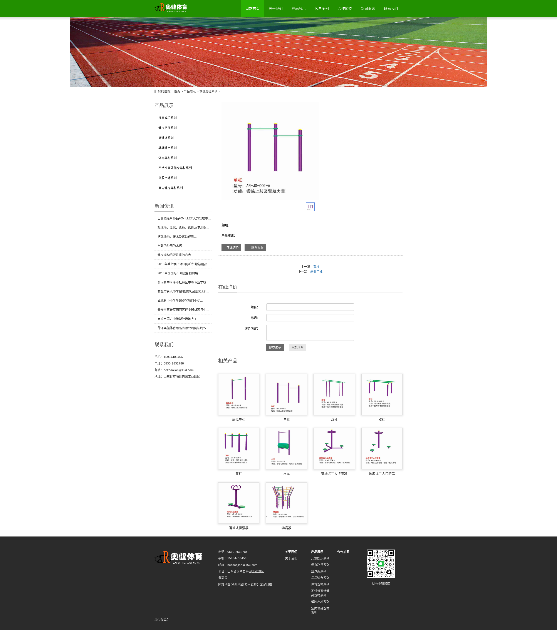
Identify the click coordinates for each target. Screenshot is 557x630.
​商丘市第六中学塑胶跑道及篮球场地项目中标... (185, 291)
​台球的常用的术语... (171, 245)
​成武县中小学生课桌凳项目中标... (180, 300)
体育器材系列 (167, 158)
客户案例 (322, 8)
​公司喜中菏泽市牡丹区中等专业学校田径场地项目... (185, 282)
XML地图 (237, 584)
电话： (255, 317)
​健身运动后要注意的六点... (176, 255)
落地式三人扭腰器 (334, 474)
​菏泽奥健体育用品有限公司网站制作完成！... (185, 328)
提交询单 (275, 347)
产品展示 (299, 8)
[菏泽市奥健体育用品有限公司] (170, 7)
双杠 (316, 266)
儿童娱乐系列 (167, 118)
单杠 (286, 419)
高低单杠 (316, 271)
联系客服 (256, 247)
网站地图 (224, 584)
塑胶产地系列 (167, 178)
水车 (286, 474)
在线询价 (232, 247)
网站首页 (253, 8)
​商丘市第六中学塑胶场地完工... (179, 319)
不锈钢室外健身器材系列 (175, 168)
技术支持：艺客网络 (258, 584)
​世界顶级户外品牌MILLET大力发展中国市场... (185, 218)
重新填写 (297, 347)
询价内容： (252, 328)
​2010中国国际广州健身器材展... (179, 273)
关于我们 (276, 8)
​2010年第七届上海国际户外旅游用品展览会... (185, 264)
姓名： (255, 307)
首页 (177, 91)
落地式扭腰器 (238, 528)
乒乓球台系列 (167, 148)
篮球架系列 (166, 138)
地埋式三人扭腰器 (382, 474)
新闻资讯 (368, 8)
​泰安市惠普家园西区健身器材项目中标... (185, 309)
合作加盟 (345, 8)
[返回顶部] (547, 83)
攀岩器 (286, 528)
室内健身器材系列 (170, 188)
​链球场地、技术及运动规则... (177, 236)
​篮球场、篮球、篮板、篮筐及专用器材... (185, 227)
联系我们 (391, 8)
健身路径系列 (208, 91)
